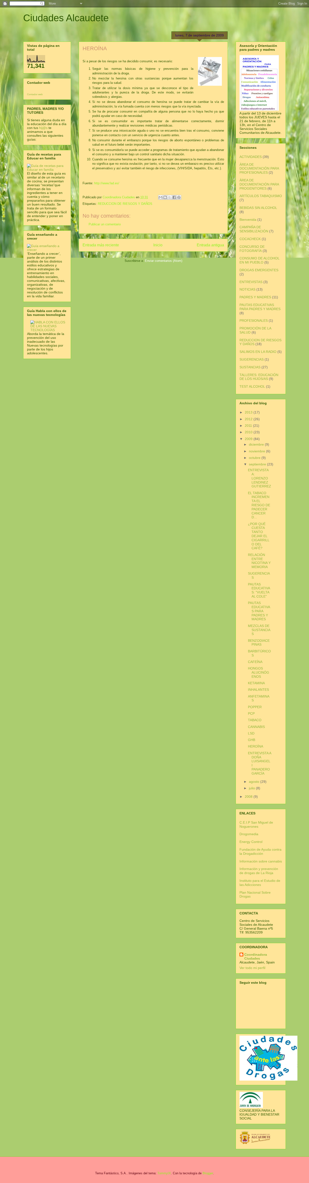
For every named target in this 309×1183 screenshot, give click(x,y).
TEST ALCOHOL (252, 386)
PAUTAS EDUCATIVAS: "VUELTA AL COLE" (259, 590)
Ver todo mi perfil (252, 968)
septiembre (258, 464)
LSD (251, 733)
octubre (255, 458)
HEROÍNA (255, 746)
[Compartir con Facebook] (174, 197)
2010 (249, 432)
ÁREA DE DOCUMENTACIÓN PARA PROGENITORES (259, 184)
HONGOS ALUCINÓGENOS (258, 672)
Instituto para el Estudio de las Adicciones (259, 883)
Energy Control (250, 842)
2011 (249, 426)
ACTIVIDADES (250, 157)
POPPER (255, 707)
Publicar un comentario (105, 224)
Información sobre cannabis (260, 861)
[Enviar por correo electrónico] (160, 197)
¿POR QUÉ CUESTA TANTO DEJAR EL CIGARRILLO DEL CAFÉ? (258, 536)
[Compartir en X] (169, 197)
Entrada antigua (210, 245)
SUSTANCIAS (249, 367)
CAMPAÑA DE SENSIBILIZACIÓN (253, 229)
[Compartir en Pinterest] (178, 197)
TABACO (254, 720)
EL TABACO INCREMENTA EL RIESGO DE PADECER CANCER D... (259, 505)
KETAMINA (256, 683)
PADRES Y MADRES (255, 297)
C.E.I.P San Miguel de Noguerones (256, 824)
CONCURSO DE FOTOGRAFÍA (252, 249)
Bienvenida (247, 219)
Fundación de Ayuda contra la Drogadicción (260, 851)
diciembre (257, 444)
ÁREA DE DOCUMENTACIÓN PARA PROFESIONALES (259, 169)
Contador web (35, 94)
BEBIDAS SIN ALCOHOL (258, 208)
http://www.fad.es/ (106, 183)
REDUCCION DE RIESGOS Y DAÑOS (125, 204)
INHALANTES (258, 689)
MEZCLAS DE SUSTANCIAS (259, 630)
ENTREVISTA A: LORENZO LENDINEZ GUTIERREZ (259, 478)
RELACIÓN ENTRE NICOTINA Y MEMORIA (259, 561)
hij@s (43, 128)
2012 (249, 419)
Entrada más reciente (101, 245)
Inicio (157, 245)
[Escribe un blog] (165, 197)
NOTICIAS (247, 289)
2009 (249, 439)
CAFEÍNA (255, 662)
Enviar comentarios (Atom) (163, 261)
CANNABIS (256, 727)
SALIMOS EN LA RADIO (257, 352)
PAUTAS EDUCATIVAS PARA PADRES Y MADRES (260, 307)
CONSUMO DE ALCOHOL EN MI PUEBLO (259, 260)
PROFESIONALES (253, 320)
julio (252, 788)
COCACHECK (250, 239)
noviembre (257, 451)
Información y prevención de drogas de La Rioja (258, 871)
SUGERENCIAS (251, 359)
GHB (251, 740)
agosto (254, 782)
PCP (251, 713)
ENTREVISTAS (250, 282)
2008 (249, 796)
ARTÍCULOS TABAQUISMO (260, 196)
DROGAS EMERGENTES (258, 270)
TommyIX (164, 1173)
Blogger (208, 1173)
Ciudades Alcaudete (66, 18)
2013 (249, 412)
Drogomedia (248, 834)
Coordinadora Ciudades (255, 956)
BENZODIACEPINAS (259, 643)
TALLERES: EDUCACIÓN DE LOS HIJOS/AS (258, 377)
